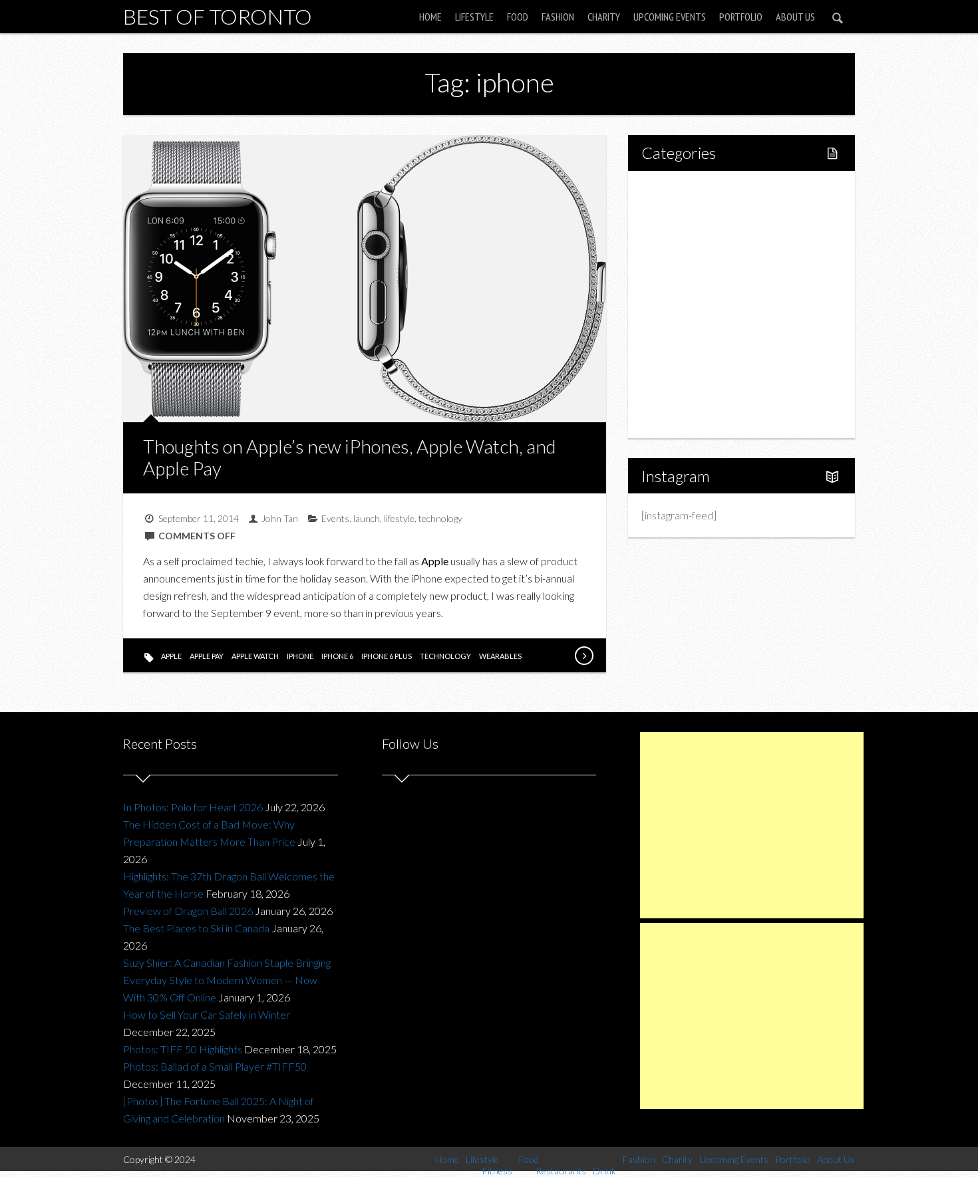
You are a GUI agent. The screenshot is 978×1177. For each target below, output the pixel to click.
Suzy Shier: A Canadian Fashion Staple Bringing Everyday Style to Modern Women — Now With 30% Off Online (227, 979)
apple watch (255, 656)
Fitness (686, 236)
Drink (682, 304)
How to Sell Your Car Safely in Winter (206, 1014)
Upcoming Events (669, 16)
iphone (300, 656)
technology (440, 518)
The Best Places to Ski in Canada (196, 928)
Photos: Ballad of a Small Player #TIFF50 (215, 1066)
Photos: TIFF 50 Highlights (182, 1049)
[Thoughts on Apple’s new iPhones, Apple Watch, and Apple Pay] (583, 656)
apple (171, 656)
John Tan (279, 518)
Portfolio (740, 16)
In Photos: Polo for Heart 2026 (193, 807)
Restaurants (697, 281)
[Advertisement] (752, 825)
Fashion (558, 16)
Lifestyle (474, 16)
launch (366, 518)
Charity (603, 16)
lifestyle (399, 518)
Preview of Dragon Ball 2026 (188, 910)
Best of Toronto (217, 16)
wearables (500, 656)
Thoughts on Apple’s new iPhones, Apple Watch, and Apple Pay (349, 457)
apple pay (207, 656)
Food (517, 16)
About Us (795, 16)
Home (430, 16)
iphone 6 (337, 656)
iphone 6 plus (386, 656)
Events (335, 518)
